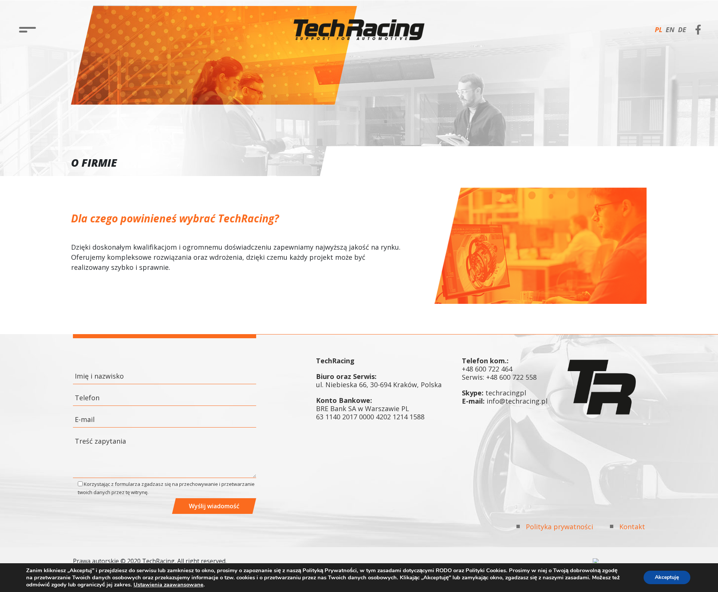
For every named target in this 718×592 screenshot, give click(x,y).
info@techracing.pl (517, 401)
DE (682, 29)
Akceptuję (667, 577)
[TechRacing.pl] (359, 30)
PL (658, 29)
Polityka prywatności (559, 526)
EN (670, 29)
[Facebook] (698, 28)
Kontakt (632, 526)
